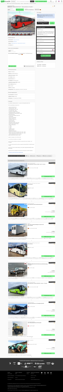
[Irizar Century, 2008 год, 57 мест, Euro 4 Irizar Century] (17, 249)
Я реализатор (41, 52)
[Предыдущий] (8, 23)
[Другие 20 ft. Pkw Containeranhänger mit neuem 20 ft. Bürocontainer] (17, 230)
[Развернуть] (31, 181)
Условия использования (33, 390)
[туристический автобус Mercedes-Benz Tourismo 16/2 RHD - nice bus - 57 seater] (17, 289)
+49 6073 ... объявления (42, 64)
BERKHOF (15, 41)
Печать (28, 155)
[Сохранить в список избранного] (53, 6)
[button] (61, 1)
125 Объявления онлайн (40, 20)
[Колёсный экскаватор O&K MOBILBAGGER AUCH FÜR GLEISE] (17, 328)
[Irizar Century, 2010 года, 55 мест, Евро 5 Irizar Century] (17, 190)
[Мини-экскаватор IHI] (17, 347)
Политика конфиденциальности (46, 57)
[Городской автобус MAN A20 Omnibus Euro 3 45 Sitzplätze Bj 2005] (17, 309)
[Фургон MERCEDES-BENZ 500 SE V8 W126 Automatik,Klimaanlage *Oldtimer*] (17, 270)
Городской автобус (16, 39)
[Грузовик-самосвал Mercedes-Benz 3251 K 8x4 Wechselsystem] (17, 210)
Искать (32, 1)
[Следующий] (34, 23)
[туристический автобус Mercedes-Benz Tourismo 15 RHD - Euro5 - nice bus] (17, 170)
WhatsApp (52, 23)
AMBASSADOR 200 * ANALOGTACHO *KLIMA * (18, 43)
